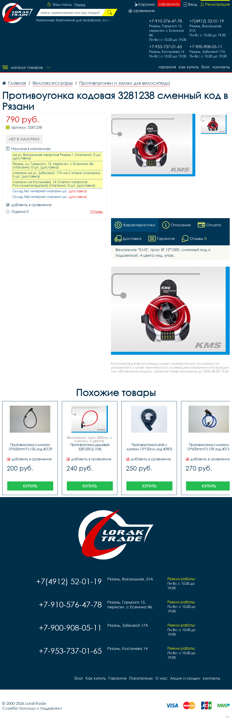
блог (205, 66)
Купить (30, 485)
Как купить (189, 66)
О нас (161, 678)
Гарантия (167, 66)
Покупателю (141, 678)
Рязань (80, 5)
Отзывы (96, 212)
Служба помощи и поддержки (32, 708)
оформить (169, 4)
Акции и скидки (185, 678)
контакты (221, 66)
